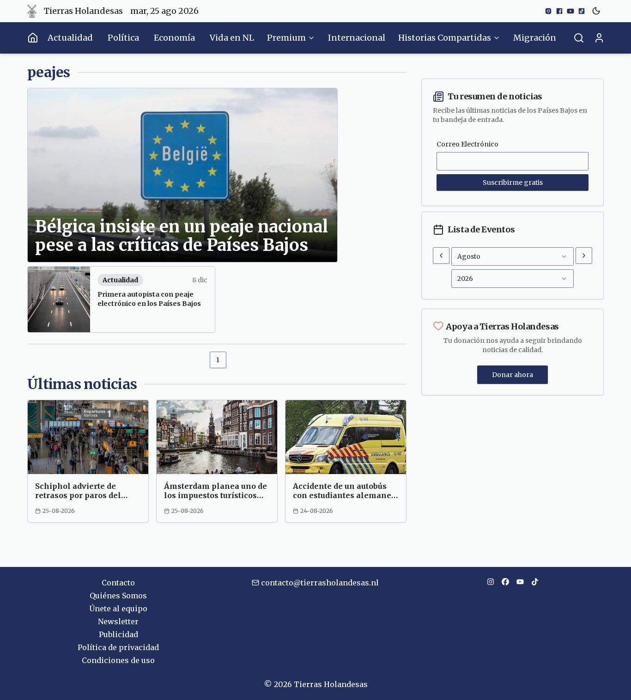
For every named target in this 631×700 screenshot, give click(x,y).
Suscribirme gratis (513, 182)
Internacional (356, 37)
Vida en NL (232, 37)
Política (123, 37)
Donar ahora (512, 375)
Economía (174, 37)
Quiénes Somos (118, 595)
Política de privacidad (118, 647)
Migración (534, 37)
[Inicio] (32, 38)
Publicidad (118, 634)
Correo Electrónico (467, 144)
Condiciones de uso (118, 660)
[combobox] (512, 256)
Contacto (118, 582)
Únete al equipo (118, 608)
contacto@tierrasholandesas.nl (320, 582)
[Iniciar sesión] (599, 38)
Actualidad (70, 37)
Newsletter (118, 621)
